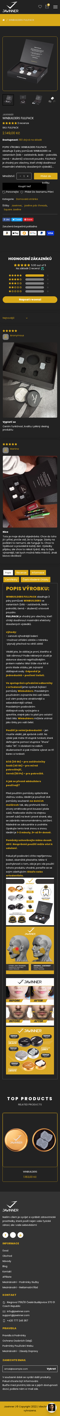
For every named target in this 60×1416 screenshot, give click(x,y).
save (29, 219)
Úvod (5, 1250)
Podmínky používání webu (17, 1345)
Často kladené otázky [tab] (35, 579)
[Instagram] (13, 1235)
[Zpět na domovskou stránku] (3, 20)
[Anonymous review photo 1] (30, 380)
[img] (10, 330)
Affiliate (7, 1276)
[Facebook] (5, 1235)
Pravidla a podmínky (14, 1335)
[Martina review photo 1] (30, 492)
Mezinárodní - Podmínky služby (20, 1282)
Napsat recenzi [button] (30, 299)
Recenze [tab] (21, 572)
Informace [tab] (38, 572)
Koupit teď (24, 186)
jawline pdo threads (35, 205)
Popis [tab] (8, 572)
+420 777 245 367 (17, 1320)
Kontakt (7, 1271)
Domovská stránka (27, 199)
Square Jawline (12, 209)
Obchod (7, 1256)
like (7, 219)
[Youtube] (20, 1235)
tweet (18, 219)
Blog (4, 1266)
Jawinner (17, 205)
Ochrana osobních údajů (17, 1340)
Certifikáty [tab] (11, 579)
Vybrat (51, 1368)
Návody (6, 1261)
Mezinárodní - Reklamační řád (20, 1287)
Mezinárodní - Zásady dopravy (20, 1351)
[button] (10, 123)
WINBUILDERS (30, 1171)
